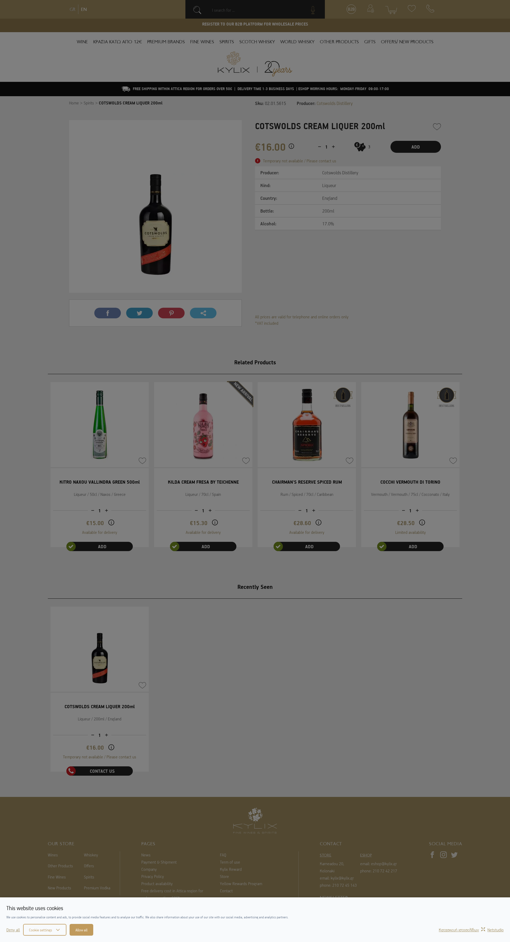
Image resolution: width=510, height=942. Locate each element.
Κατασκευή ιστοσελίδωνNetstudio (471, 929)
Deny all (13, 929)
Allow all (81, 929)
